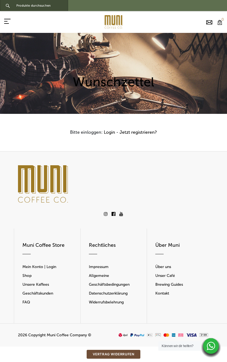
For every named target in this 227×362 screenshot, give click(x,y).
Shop (27, 275)
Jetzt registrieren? (138, 132)
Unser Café (165, 275)
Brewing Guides (169, 284)
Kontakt (162, 293)
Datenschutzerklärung (108, 293)
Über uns (163, 266)
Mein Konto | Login (39, 266)
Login (109, 132)
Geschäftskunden (37, 293)
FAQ (26, 302)
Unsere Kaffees (35, 284)
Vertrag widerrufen (114, 354)
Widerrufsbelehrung (106, 302)
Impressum (99, 266)
